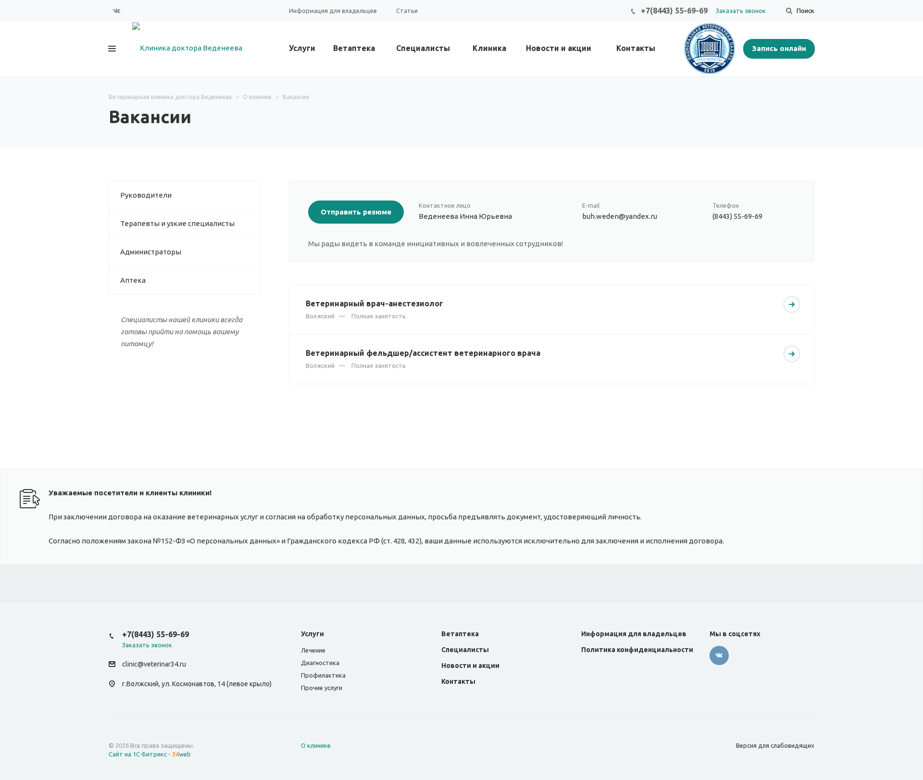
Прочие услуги (321, 687)
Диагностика (320, 662)
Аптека (133, 280)
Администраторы (150, 252)
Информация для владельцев (333, 10)
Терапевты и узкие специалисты (177, 223)
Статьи (407, 10)
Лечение (313, 650)
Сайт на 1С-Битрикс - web (150, 754)
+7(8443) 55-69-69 (674, 10)
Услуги (302, 48)
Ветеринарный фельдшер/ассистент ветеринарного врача (423, 353)
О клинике (316, 745)
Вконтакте (117, 10)
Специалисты (423, 48)
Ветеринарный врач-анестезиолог (374, 303)
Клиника (489, 48)
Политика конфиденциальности (637, 650)
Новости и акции (558, 48)
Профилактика (323, 675)
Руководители (146, 195)
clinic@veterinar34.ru (154, 664)
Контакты (635, 48)
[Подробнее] (792, 304)
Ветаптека (354, 48)
